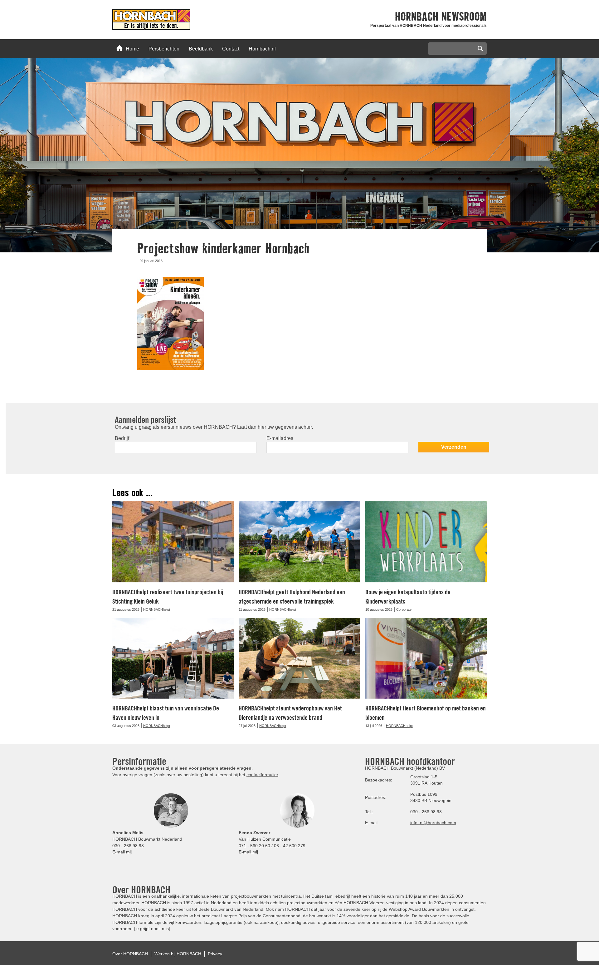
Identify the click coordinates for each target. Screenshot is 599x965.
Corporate (404, 609)
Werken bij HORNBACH (177, 953)
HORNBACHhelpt (156, 609)
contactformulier (262, 774)
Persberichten (164, 48)
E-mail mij (122, 851)
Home (132, 48)
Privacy (215, 953)
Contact (230, 48)
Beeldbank (201, 48)
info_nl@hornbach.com (433, 822)
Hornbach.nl (262, 48)
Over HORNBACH (130, 953)
